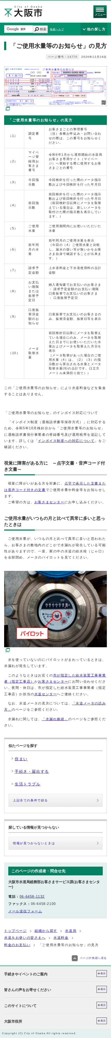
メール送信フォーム (25, 911)
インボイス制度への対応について (66, 441)
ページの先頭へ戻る (93, 958)
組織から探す (46, 931)
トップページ (15, 931)
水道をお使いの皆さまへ (25, 938)
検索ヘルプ (57, 29)
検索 (43, 29)
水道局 (70, 931)
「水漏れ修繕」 (55, 719)
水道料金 (60, 938)
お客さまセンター (49, 502)
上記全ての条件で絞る (30, 800)
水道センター (45, 694)
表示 (103, 973)
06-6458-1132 (32, 896)
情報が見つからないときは (34, 843)
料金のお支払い (17, 945)
